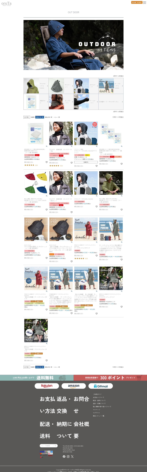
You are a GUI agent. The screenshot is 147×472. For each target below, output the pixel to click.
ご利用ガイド (97, 394)
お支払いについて (98, 397)
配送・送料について (99, 400)
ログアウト (96, 413)
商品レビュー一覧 (98, 416)
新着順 (32, 117)
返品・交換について (99, 403)
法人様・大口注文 (136, 2)
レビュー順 (57, 117)
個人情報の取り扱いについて (102, 407)
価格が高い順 (48, 117)
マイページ (96, 410)
